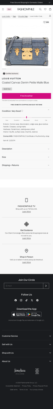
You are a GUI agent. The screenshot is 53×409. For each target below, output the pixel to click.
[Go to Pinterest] (37, 300)
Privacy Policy (26, 386)
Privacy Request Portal (40, 386)
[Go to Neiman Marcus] (20, 371)
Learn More (26, 212)
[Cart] (50, 9)
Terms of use (23, 389)
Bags (14, 16)
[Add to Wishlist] (46, 22)
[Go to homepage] (26, 9)
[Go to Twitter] (32, 300)
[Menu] (2, 9)
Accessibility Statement (13, 386)
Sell (9, 9)
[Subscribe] (46, 286)
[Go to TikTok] (26, 300)
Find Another (26, 96)
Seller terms (14, 389)
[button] (40, 9)
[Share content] (50, 16)
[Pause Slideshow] (49, 2)
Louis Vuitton (6, 16)
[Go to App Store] (19, 316)
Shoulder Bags (23, 16)
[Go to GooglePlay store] (34, 316)
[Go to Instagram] (21, 300)
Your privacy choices (36, 389)
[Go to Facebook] (15, 300)
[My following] (45, 9)
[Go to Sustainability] (37, 371)
